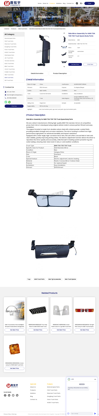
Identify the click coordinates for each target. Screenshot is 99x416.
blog (64, 3)
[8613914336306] (13, 395)
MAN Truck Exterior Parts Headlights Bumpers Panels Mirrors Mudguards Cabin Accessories (14, 325)
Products (13, 29)
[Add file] (68, 413)
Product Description (60, 73)
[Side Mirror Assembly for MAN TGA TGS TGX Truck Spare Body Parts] (43, 50)
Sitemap (14, 414)
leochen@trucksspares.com (15, 95)
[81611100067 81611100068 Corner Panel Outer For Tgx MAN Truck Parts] (61, 310)
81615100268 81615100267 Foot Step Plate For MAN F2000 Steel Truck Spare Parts (38, 325)
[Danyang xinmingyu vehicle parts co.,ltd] (12, 3)
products (52, 3)
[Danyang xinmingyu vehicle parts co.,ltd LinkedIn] (9, 395)
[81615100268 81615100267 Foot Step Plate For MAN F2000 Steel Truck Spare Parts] (38, 310)
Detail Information (37, 73)
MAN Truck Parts (22, 29)
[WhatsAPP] (5, 102)
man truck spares (70, 279)
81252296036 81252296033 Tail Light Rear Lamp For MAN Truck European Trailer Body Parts (84, 325)
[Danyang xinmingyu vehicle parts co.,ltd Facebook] (5, 395)
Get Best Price (75, 64)
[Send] (95, 413)
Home (39, 3)
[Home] (12, 387)
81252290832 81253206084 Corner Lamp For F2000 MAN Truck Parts (14, 364)
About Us (33, 387)
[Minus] (95, 379)
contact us (70, 3)
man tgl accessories (54, 279)
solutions (59, 3)
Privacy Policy (7, 414)
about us (45, 3)
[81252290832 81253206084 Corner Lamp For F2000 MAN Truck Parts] (14, 349)
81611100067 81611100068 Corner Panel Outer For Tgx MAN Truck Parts (61, 325)
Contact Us (33, 399)
